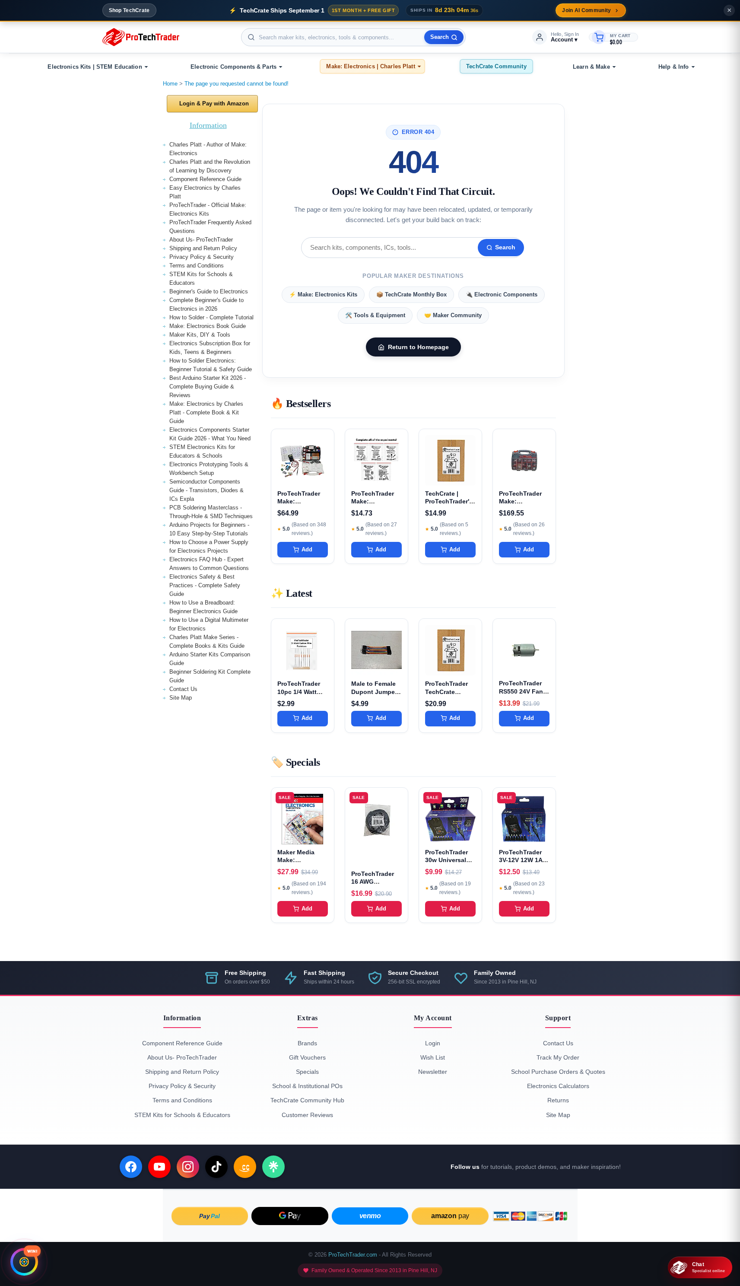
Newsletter (432, 1071)
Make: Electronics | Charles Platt (370, 66)
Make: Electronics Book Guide (207, 326)
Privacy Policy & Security (201, 257)
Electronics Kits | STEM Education (95, 67)
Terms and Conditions (196, 265)
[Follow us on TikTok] (216, 1166)
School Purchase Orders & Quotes (558, 1071)
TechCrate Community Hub (307, 1100)
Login (432, 1043)
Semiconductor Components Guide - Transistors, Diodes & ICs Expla (206, 490)
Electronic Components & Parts (233, 67)
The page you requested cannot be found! (236, 83)
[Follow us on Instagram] (188, 1166)
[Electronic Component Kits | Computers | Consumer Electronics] (140, 37)
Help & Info (673, 67)
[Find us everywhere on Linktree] (273, 1166)
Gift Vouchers (307, 1057)
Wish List (432, 1057)
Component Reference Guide (205, 179)
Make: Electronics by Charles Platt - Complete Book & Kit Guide (206, 412)
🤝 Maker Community (453, 315)
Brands (307, 1043)
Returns (558, 1100)
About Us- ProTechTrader (201, 239)
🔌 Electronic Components (501, 294)
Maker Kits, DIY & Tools (199, 334)
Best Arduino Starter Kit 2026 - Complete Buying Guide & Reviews (207, 386)
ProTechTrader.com (352, 1254)
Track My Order (558, 1057)
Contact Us (183, 689)
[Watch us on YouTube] (159, 1166)
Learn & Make (591, 67)
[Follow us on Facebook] (131, 1166)
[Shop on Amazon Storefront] (245, 1166)
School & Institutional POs (307, 1085)
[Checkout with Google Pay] (289, 1216)
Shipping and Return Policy (203, 248)
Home (170, 83)
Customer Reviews (307, 1114)
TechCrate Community (496, 66)
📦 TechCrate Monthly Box (411, 294)
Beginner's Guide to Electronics (208, 291)
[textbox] (353, 37)
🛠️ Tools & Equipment (375, 315)
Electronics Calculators (558, 1085)
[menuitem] (96, 66)
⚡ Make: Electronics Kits (323, 294)
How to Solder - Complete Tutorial (211, 317)
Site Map (180, 697)
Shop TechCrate (129, 10)
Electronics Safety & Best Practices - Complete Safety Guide (204, 585)
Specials (307, 1071)
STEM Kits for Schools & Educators (182, 1114)
